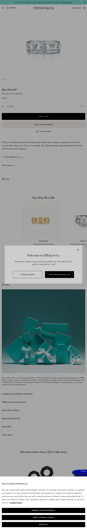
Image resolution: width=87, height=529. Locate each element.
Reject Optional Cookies (43, 517)
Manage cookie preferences (43, 510)
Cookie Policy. (16, 502)
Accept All (43, 524)
